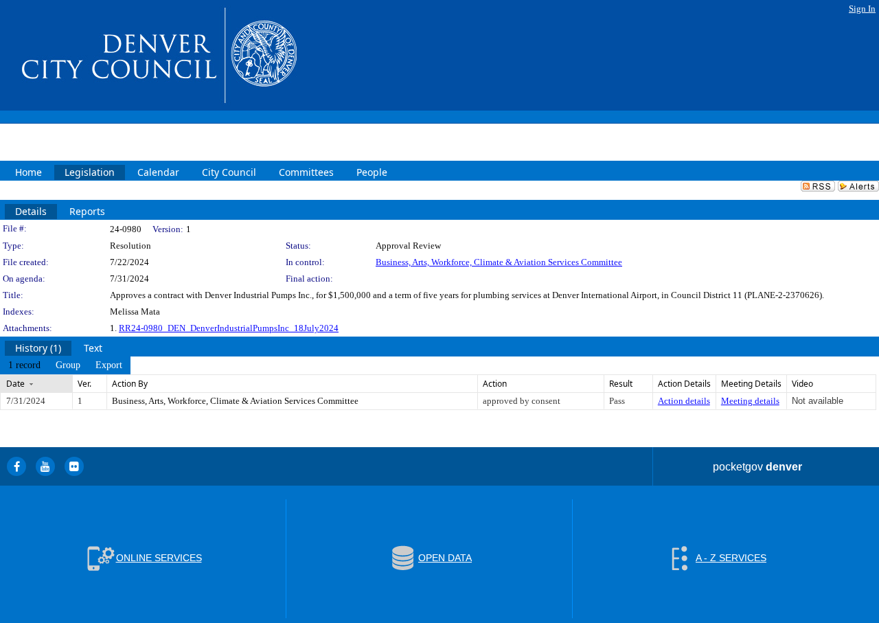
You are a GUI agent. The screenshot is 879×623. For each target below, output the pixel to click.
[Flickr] (74, 466)
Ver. (84, 383)
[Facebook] (16, 466)
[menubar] (65, 365)
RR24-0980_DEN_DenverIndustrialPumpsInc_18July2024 (229, 328)
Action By (130, 383)
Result (620, 383)
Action (495, 383)
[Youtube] (45, 466)
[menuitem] (24, 365)
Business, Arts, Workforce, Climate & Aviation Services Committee (499, 262)
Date (15, 383)
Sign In (862, 8)
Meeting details (750, 401)
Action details (684, 401)
